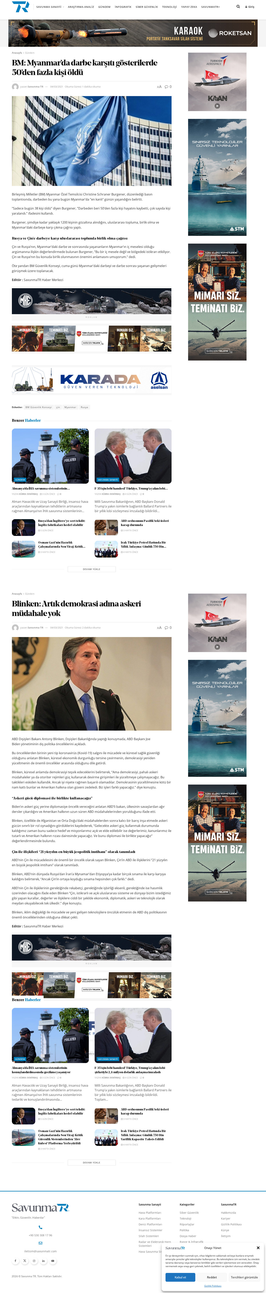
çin (58, 407)
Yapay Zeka (189, 7)
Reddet (212, 1277)
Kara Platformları (150, 1286)
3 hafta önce (130, 530)
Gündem (104, 7)
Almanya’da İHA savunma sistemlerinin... (41, 488)
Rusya (84, 407)
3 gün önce (48, 493)
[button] (258, 1248)
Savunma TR (35, 86)
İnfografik (123, 7)
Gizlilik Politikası (212, 1286)
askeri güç (64, 1053)
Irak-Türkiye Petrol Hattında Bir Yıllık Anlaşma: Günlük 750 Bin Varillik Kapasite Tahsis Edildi (143, 1202)
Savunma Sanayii (49, 7)
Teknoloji (169, 7)
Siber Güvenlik (147, 7)
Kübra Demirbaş (28, 493)
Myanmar (70, 407)
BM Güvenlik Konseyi (39, 407)
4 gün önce (131, 493)
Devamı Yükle (91, 569)
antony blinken (44, 1053)
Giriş (251, 7)
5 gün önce (46, 530)
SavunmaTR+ (210, 7)
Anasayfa (17, 52)
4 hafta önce (130, 552)
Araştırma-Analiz (81, 7)
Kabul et (180, 1277)
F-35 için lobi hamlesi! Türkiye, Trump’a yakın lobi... (131, 488)
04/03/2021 (56, 86)
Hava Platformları (150, 1280)
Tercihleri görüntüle (244, 1277)
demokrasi (90, 1053)
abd (28, 1053)
